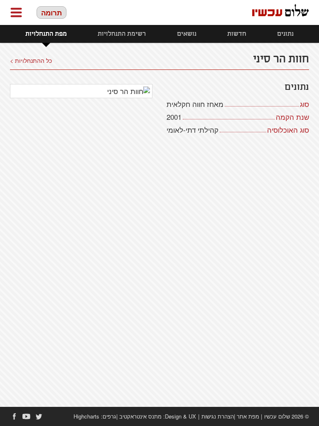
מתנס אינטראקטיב (140, 416)
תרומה (51, 12)
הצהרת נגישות (217, 416)
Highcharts (86, 416)
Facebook (14, 416)
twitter (39, 416)
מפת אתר (248, 416)
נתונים (285, 34)
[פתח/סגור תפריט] (16, 12)
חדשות (236, 34)
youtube (26, 416)
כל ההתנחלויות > (31, 60)
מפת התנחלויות (46, 34)
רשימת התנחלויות (122, 34)
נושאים (186, 34)
